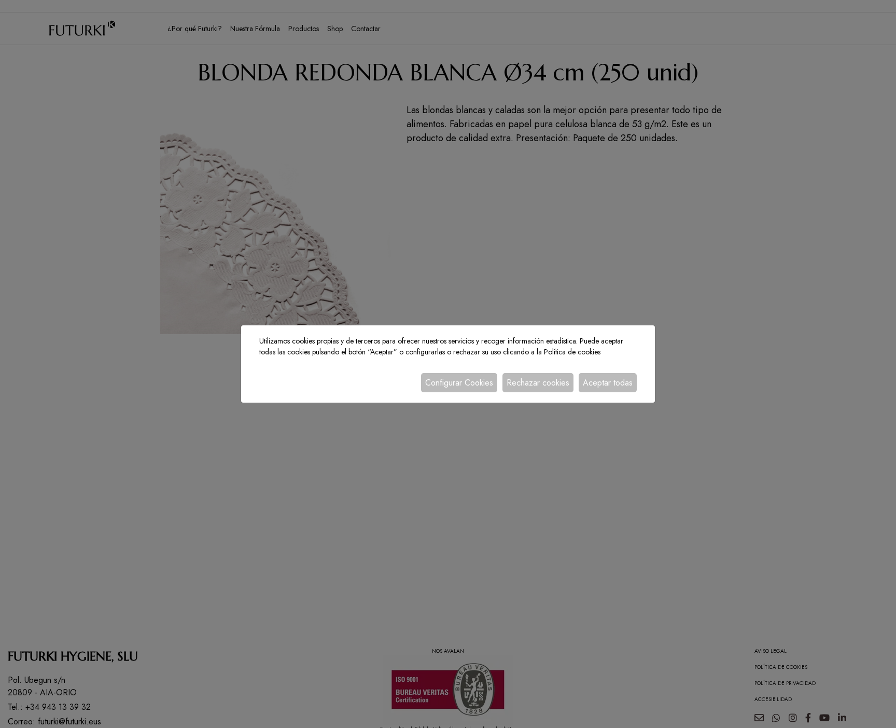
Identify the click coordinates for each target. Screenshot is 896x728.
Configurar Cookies (459, 383)
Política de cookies (572, 352)
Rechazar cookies (538, 383)
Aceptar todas (608, 383)
